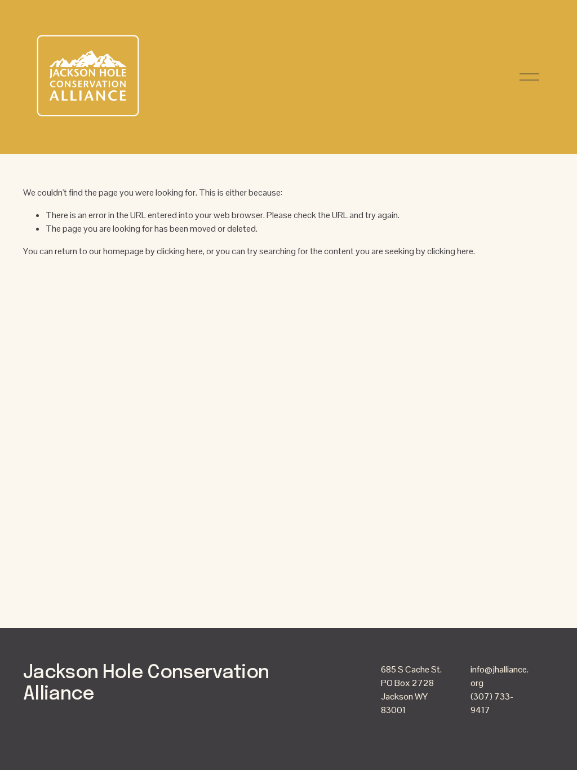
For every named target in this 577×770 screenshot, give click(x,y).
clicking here (180, 251)
